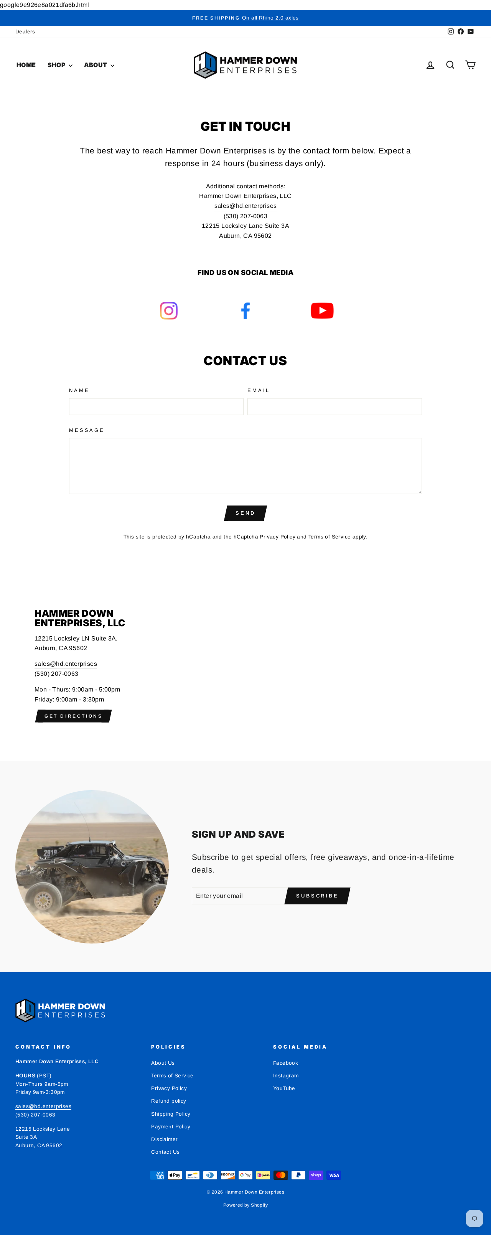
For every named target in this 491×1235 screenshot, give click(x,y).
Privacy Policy (277, 537)
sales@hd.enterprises (245, 206)
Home (26, 65)
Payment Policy (170, 1127)
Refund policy (168, 1101)
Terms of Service (329, 537)
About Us (163, 1063)
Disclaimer (164, 1139)
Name (79, 390)
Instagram (286, 1076)
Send (245, 513)
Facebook (285, 1063)
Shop (57, 65)
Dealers (25, 32)
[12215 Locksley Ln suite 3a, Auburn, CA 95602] (245, 665)
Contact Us (165, 1152)
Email (258, 390)
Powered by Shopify (245, 1205)
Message (87, 430)
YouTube (284, 1088)
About (96, 65)
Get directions (73, 716)
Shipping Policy (170, 1114)
